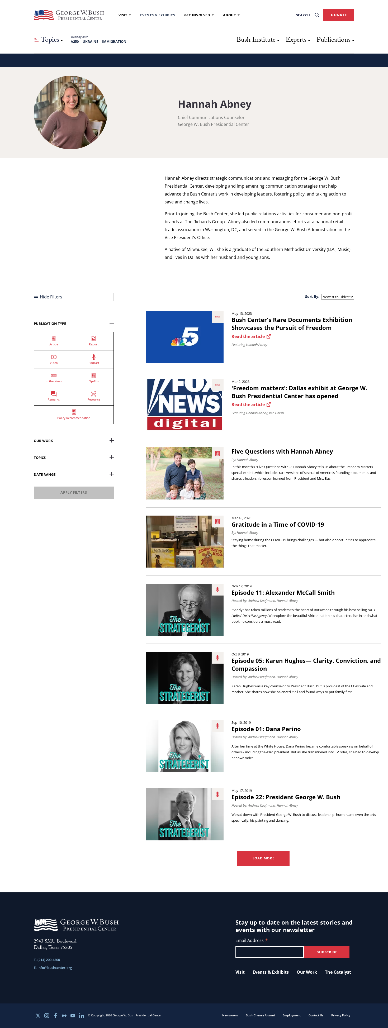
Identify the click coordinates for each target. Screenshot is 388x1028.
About (229, 15)
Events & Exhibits (157, 15)
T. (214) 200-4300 (47, 959)
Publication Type (50, 323)
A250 (75, 41)
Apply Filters (73, 492)
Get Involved (197, 15)
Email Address (251, 940)
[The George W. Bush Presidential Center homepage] (69, 15)
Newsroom (230, 1015)
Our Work (43, 440)
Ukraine (90, 41)
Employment (292, 1015)
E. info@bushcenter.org (53, 967)
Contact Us (316, 1015)
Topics (40, 457)
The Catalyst (338, 972)
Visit (123, 15)
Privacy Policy (340, 1015)
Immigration (114, 41)
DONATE (339, 14)
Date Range (44, 474)
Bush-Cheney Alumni (260, 1015)
